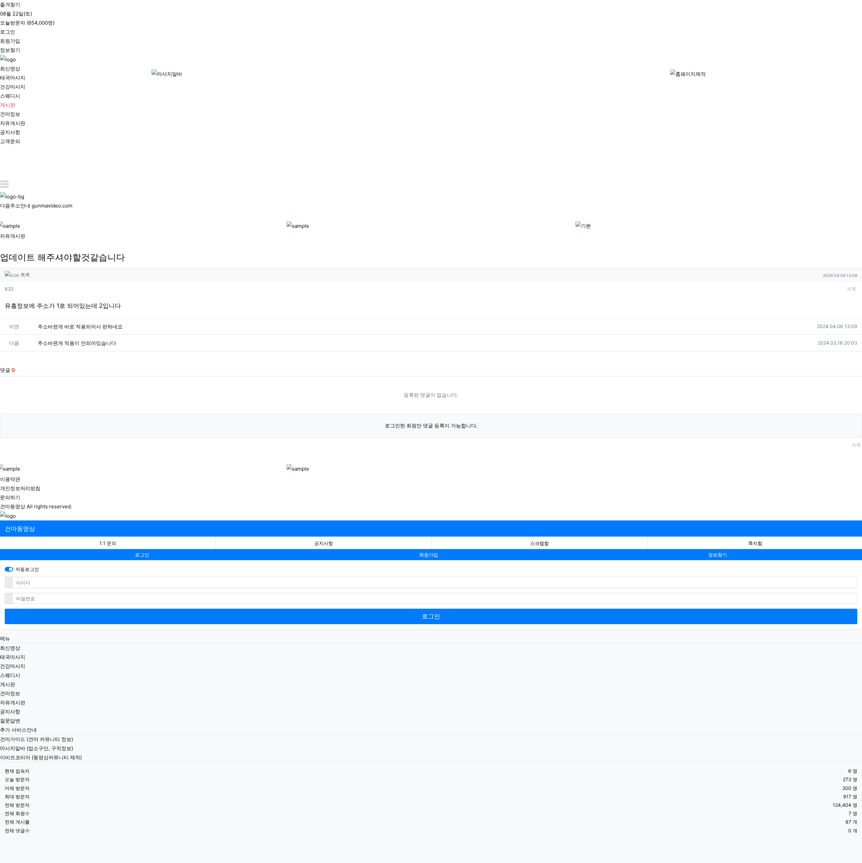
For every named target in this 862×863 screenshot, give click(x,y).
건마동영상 (20, 528)
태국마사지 (12, 77)
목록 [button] (851, 289)
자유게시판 (12, 123)
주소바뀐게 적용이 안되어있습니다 (77, 343)
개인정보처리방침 (20, 488)
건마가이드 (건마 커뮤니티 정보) (36, 739)
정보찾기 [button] (717, 554)
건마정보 (10, 114)
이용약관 (10, 479)
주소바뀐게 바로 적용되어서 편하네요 (80, 326)
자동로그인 (27, 569)
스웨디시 (10, 96)
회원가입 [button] (428, 554)
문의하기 (10, 497)
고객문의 (10, 141)
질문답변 (10, 720)
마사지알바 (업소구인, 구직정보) (36, 748)
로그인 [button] (142, 554)
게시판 (7, 105)
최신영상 (10, 68)
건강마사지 (12, 87)
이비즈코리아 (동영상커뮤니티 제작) (41, 757)
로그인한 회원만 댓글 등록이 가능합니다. (431, 425)
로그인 (431, 616)
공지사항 (10, 132)
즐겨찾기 (10, 4)
